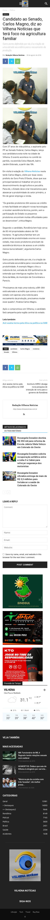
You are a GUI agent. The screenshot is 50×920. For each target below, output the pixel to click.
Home (5, 10)
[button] (21, 3)
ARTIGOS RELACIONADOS (15, 427)
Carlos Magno (25, 349)
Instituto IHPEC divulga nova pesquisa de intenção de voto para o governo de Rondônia (36, 388)
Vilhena (14, 352)
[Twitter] (11, 61)
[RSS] (25, 414)
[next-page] (8, 492)
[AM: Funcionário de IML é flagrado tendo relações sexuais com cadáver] (9, 756)
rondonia (36, 349)
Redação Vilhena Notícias (15, 55)
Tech (21, 912)
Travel (28, 912)
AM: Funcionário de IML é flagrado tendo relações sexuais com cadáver (32, 755)
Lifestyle (14, 912)
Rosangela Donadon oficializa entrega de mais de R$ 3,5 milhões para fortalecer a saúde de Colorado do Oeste (32, 479)
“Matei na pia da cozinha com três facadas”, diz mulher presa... (31, 782)
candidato (13, 349)
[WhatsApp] (17, 61)
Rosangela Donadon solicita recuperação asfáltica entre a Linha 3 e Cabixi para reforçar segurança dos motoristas (31, 460)
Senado (6, 352)
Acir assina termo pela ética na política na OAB (13, 385)
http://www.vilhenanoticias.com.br (25, 409)
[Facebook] (5, 61)
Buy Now (36, 912)
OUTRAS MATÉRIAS (12, 431)
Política (12, 10)
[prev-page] (4, 492)
